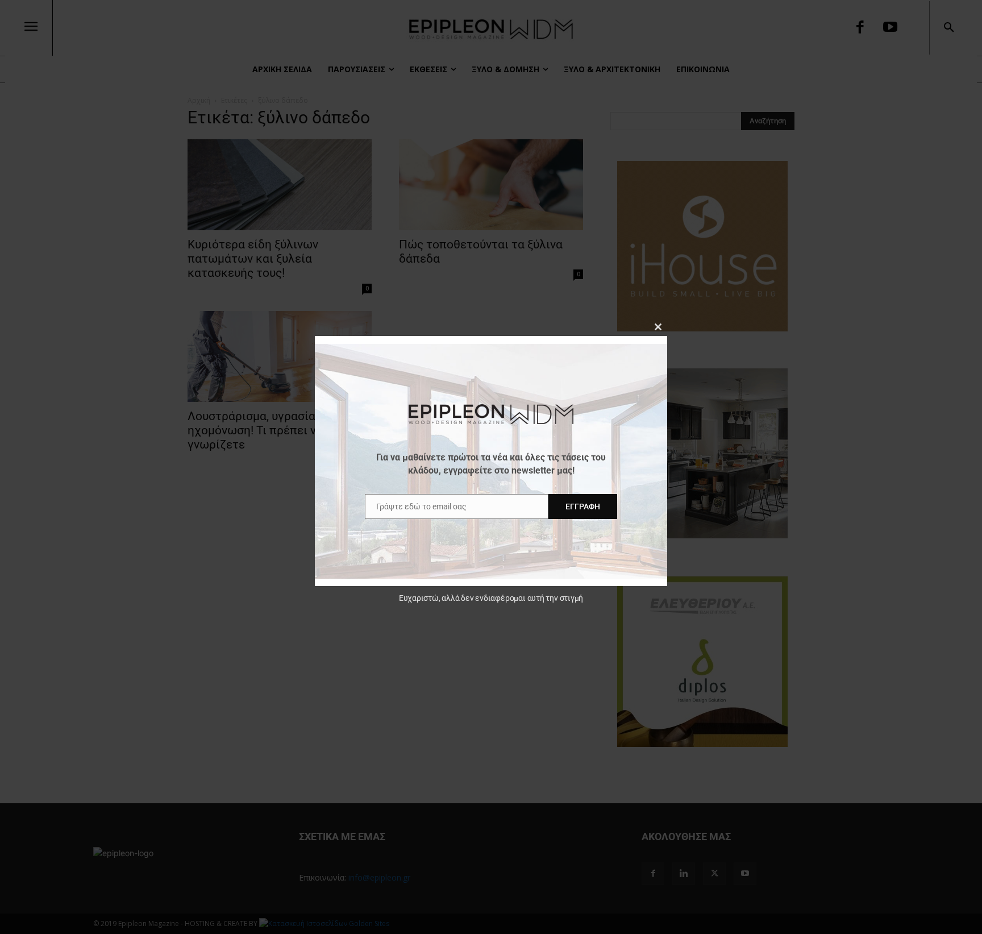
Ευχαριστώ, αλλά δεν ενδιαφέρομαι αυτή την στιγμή (491, 598)
